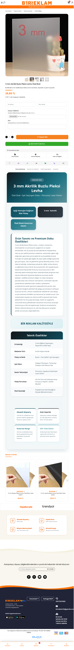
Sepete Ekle (43, 137)
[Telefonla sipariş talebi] (54, 163)
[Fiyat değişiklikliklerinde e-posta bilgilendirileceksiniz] (46, 163)
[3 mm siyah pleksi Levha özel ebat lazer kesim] (53, 475)
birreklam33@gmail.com (62, 609)
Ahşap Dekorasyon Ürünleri (37, 7)
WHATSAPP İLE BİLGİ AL (38, 144)
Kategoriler (47, 599)
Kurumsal (33, 599)
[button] (10, 45)
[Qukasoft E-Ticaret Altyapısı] (37, 637)
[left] (6, 480)
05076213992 (60, 601)
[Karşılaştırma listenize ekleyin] (36, 163)
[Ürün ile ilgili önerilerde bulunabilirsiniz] (63, 163)
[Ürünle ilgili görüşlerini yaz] (27, 163)
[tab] (20, 169)
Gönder (51, 569)
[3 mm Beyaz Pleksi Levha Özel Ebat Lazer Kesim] (20, 475)
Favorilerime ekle (14, 150)
